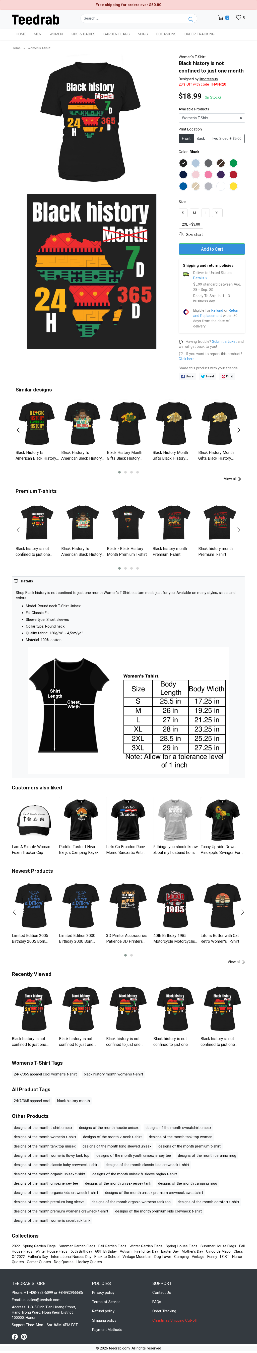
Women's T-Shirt (39, 48)
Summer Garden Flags (77, 1246)
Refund (217, 310)
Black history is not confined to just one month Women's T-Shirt (32, 1044)
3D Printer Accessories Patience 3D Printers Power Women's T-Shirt (126, 941)
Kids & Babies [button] (83, 34)
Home (21, 34)
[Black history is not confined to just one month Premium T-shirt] (37, 522)
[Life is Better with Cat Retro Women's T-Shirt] (223, 906)
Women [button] (56, 34)
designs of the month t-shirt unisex (43, 1127)
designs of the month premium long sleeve (49, 1202)
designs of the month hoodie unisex (109, 1127)
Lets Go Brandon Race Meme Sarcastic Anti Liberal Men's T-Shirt (125, 852)
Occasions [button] (166, 34)
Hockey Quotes (89, 1262)
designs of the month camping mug (187, 1183)
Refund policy (103, 1311)
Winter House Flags (51, 1251)
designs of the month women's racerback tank (52, 1220)
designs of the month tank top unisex (45, 1146)
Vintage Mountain (136, 1256)
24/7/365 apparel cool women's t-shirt (45, 1074)
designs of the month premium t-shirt (189, 1146)
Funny (212, 1256)
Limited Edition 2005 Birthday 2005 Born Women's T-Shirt (30, 941)
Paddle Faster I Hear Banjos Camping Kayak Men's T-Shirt (79, 852)
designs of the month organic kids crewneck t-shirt (56, 1192)
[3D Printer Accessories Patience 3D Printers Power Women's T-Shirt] (128, 906)
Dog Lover (162, 1256)
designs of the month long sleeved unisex (117, 1146)
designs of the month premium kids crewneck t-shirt (158, 1211)
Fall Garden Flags (112, 1246)
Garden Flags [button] (116, 34)
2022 (16, 1246)
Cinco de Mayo (218, 1251)
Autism (126, 1251)
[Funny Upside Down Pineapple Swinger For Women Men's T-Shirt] (223, 819)
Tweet (209, 376)
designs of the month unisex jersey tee (46, 1183)
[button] (119, 472)
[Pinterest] (24, 1336)
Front (186, 139)
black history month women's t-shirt (113, 1074)
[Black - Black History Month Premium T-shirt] (128, 522)
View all (230, 479)
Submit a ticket (224, 342)
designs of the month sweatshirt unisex (178, 1127)
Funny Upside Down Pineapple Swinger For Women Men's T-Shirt (220, 852)
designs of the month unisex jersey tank (118, 1183)
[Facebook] (16, 1336)
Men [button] (37, 34)
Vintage (198, 1256)
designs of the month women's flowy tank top (51, 1155)
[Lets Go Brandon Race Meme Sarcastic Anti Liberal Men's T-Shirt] (128, 819)
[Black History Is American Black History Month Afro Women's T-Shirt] (82, 423)
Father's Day (38, 1256)
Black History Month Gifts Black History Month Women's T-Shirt (127, 458)
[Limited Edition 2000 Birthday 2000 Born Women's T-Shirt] (81, 906)
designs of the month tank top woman (180, 1137)
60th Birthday (106, 1251)
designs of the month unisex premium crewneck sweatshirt (154, 1192)
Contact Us (161, 1292)
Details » (200, 278)
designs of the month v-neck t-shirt (112, 1137)
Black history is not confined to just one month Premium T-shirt (35, 554)
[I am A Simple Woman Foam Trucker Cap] (34, 819)
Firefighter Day (146, 1251)
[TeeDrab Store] (35, 19)
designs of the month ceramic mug (207, 1155)
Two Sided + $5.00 (226, 139)
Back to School (106, 1256)
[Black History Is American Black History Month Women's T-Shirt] (37, 423)
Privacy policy (103, 1292)
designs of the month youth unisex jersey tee (133, 1155)
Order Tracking (199, 34)
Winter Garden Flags (146, 1246)
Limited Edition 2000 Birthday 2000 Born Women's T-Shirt (77, 941)
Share (189, 376)
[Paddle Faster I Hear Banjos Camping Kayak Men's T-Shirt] (81, 819)
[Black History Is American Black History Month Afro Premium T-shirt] (82, 522)
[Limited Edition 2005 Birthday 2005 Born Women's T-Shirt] (34, 906)
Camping (181, 1256)
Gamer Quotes (39, 1262)
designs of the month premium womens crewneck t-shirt (61, 1211)
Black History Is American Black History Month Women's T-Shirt (36, 458)
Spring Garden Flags (39, 1246)
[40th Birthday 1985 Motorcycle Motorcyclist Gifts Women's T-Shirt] (175, 906)
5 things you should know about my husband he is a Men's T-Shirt (175, 852)
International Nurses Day (71, 1256)
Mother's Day (192, 1251)
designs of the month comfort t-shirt (208, 1202)
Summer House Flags (218, 1246)
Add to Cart (212, 249)
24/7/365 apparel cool (32, 1101)
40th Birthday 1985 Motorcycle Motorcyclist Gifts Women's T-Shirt (174, 941)
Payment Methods (107, 1329)
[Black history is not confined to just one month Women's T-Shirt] (34, 1009)
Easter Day (170, 1251)
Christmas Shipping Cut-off (175, 1320)
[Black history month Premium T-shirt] (174, 522)
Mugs (143, 34)
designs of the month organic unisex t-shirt (49, 1174)
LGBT (224, 1256)
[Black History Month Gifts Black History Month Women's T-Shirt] (128, 423)
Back (201, 139)
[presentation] (21, 430)
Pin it (229, 376)
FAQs (156, 1302)
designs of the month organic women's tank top (131, 1202)
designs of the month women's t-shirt (45, 1137)
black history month (73, 1101)
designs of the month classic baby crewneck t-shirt (56, 1165)
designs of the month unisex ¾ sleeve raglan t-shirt (134, 1174)
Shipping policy (104, 1320)
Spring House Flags (182, 1246)
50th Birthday (81, 1251)
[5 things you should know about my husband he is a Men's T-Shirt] (175, 819)
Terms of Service (106, 1302)
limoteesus (209, 79)
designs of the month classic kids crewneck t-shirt (147, 1165)
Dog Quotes (64, 1262)
